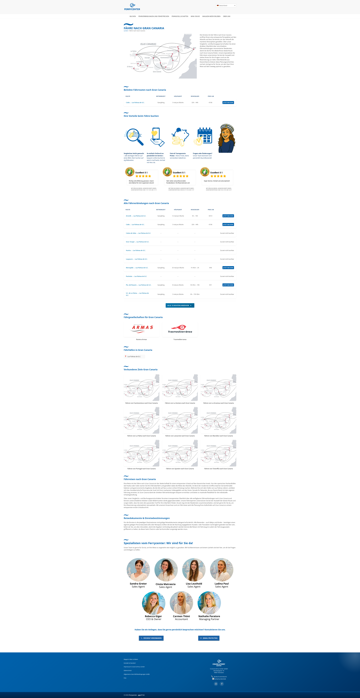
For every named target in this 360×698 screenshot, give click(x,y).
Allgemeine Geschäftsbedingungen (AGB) (137, 674)
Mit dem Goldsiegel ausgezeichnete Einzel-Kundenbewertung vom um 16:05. (144, 189)
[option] (142, 178)
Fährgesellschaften (180, 16)
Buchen (133, 16)
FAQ (125, 678)
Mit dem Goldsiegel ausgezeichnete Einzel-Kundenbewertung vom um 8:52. (181, 189)
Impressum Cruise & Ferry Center (134, 667)
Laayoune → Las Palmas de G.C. (137, 259)
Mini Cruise (195, 16)
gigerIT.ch (141, 695)
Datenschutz (128, 670)
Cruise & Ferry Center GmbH (219, 669)
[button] (226, 5)
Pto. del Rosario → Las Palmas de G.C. (138, 285)
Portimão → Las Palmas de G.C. (136, 276)
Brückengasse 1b (219, 671)
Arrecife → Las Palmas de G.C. (136, 216)
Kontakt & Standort (130, 663)
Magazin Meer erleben (211, 16)
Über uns (226, 16)
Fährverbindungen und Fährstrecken (153, 16)
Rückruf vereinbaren (153, 638)
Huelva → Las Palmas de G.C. (136, 250)
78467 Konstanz (219, 672)
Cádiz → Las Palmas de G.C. (135, 102)
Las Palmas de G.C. (134, 357)
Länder (126, 31)
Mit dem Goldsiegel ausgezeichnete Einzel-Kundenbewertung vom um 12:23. (219, 189)
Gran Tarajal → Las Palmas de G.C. (137, 242)
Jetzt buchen (228, 102)
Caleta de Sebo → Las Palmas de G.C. (138, 233)
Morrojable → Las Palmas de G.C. (137, 268)
